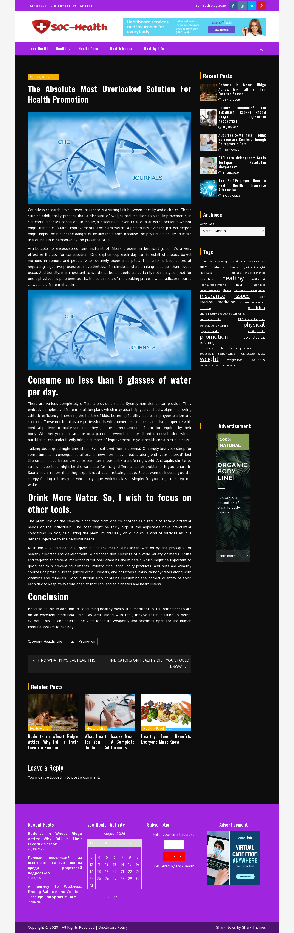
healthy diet (257, 279)
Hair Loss (206, 272)
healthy (233, 278)
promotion (87, 641)
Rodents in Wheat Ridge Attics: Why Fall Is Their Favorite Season (53, 741)
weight (209, 358)
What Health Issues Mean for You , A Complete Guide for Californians (110, 741)
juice (262, 296)
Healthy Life (154, 48)
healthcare (208, 279)
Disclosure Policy (63, 5)
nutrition (256, 307)
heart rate (259, 284)
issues (242, 295)
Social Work (207, 353)
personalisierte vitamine (214, 325)
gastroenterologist (254, 267)
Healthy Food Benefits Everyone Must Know (166, 739)
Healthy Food (153, 728)
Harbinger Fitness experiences (247, 272)
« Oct (112, 897)
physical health (209, 331)
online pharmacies (210, 319)
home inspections (210, 290)
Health (61, 48)
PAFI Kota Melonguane (251, 319)
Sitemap (86, 5)
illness (227, 290)
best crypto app (219, 261)
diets (204, 267)
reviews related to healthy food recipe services (226, 348)
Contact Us (38, 5)
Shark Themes (254, 927)
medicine (226, 301)
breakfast (236, 261)
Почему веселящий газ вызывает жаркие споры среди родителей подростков (242, 114)
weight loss (235, 360)
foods (234, 267)
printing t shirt (256, 331)
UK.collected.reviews (253, 353)
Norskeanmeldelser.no (252, 302)
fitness (219, 267)
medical (206, 302)
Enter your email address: (174, 850)
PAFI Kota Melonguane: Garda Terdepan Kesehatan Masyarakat (242, 162)
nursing (205, 308)
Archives (207, 224)
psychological (254, 337)
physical (254, 324)
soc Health (40, 48)
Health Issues (121, 48)
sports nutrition (227, 353)
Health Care (88, 48)
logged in (58, 777)
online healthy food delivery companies (222, 313)
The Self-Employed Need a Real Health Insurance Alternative (242, 185)
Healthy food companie (213, 284)
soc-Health (185, 866)
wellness (258, 360)
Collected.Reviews (254, 261)
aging (204, 261)
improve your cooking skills (249, 290)
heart (240, 284)
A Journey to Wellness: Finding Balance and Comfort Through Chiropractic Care (242, 140)
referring (207, 342)
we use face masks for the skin (217, 365)
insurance (212, 295)
